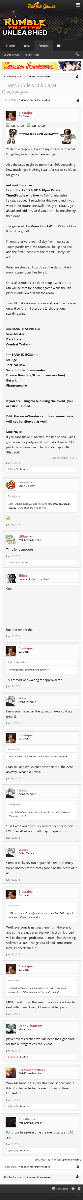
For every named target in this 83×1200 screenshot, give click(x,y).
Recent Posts (32, 54)
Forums (43, 46)
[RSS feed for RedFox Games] (79, 1188)
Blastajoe (26, 113)
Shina (23, 575)
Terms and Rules (57, 1195)
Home (10, 46)
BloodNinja (27, 1119)
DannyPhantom (30, 1026)
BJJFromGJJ (12, 469)
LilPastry (25, 536)
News (26, 46)
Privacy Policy (75, 1195)
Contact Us (61, 1188)
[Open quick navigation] (77, 76)
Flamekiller (13, 562)
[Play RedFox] (41, 5)
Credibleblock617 (32, 1070)
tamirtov (25, 482)
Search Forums (12, 54)
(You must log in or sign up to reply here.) (58, 1159)
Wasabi (24, 698)
